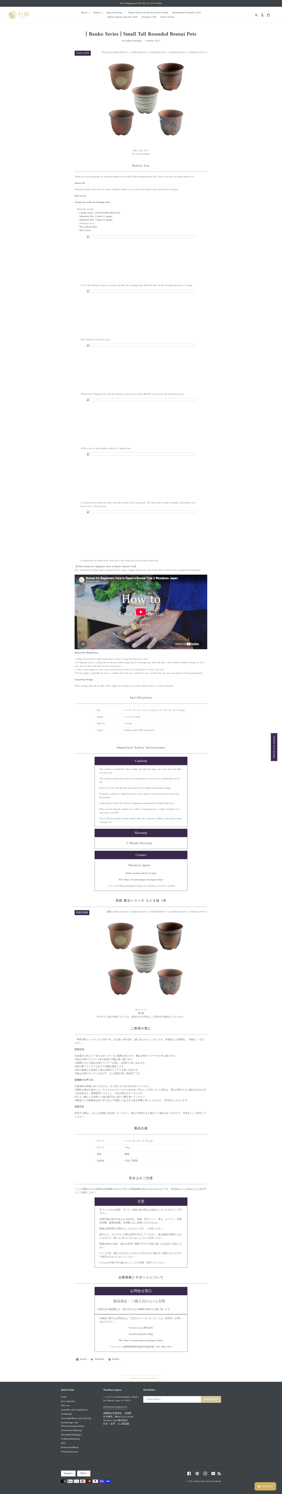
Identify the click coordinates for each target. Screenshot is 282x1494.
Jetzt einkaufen (68, 1401)
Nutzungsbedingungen (71, 1435)
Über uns (65, 1406)
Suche (64, 1397)
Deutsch (67, 1473)
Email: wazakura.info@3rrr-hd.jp (141, 873)
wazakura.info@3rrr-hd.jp (141, 1334)
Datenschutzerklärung (71, 1430)
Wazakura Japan (199, 1481)
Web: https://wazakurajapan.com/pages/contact (141, 880)
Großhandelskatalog (70, 1439)
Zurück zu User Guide (143, 1378)
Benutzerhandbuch (69, 1447)
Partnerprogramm (69, 1452)
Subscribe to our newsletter (274, 747)
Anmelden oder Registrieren (74, 1410)
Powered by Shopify (213, 1481)
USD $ (83, 1473)
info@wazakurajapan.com (115, 1407)
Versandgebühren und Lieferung (76, 1418)
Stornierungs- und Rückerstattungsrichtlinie (72, 1424)
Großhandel (66, 1414)
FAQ (63, 1443)
